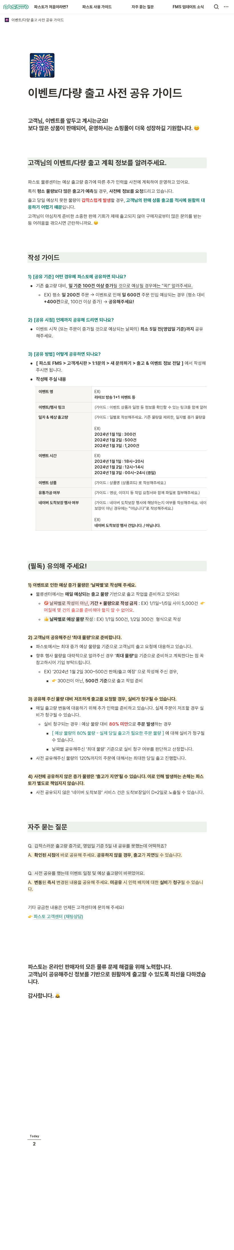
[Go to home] (16, 7)
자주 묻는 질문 (143, 7)
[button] (216, 7)
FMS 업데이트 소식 (188, 7)
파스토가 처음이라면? (51, 7)
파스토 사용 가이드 (97, 7)
